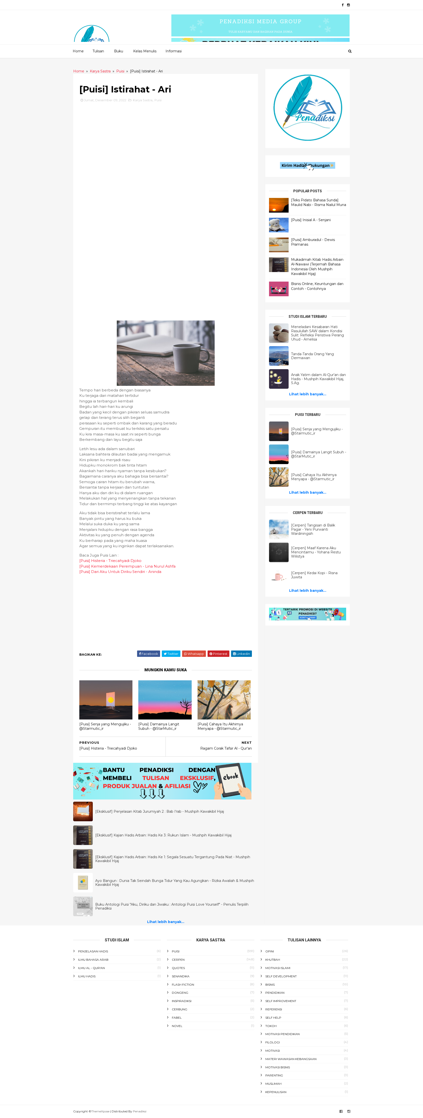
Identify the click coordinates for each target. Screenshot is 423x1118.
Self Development (281, 976)
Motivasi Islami (277, 968)
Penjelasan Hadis (93, 951)
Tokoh (271, 1026)
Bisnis (270, 984)
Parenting (274, 1075)
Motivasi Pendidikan (282, 1034)
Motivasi (272, 1050)
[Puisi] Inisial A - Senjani (311, 220)
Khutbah (272, 959)
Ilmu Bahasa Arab (93, 959)
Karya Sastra (143, 100)
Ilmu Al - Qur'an (91, 968)
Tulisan (98, 51)
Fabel (177, 1017)
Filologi (272, 1042)
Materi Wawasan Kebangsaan (291, 1059)
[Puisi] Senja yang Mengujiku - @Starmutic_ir (105, 726)
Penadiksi (139, 1111)
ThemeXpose (100, 1111)
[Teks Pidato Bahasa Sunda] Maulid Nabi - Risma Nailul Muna (318, 202)
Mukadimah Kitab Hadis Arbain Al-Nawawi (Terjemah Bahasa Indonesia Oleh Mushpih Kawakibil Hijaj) (317, 266)
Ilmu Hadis (86, 976)
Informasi (173, 51)
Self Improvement (280, 1001)
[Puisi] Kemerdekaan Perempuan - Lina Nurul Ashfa (127, 566)
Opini (269, 951)
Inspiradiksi (181, 1001)
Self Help (273, 1017)
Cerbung (179, 1009)
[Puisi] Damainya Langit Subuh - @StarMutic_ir (158, 726)
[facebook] (342, 5)
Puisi (158, 100)
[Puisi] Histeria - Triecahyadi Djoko (110, 560)
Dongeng (180, 992)
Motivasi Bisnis (277, 1067)
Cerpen (178, 959)
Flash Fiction (183, 984)
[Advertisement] (165, 145)
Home (78, 51)
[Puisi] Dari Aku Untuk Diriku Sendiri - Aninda (120, 571)
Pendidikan (274, 992)
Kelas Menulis (144, 51)
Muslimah (273, 1083)
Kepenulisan (275, 1092)
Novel (177, 1026)
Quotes (178, 968)
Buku (118, 51)
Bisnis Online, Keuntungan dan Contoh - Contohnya (317, 286)
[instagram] (348, 5)
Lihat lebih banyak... (165, 922)
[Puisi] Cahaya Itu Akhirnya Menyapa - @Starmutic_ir (220, 726)
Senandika (180, 976)
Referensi (273, 1009)
